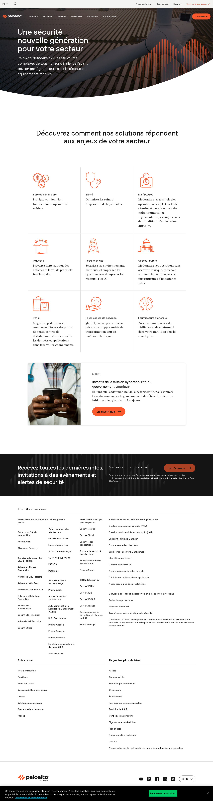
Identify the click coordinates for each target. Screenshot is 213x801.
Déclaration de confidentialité (31, 797)
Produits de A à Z (118, 709)
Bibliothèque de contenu (122, 683)
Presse (21, 716)
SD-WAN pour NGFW (59, 558)
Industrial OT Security (29, 621)
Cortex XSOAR (87, 599)
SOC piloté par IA (89, 580)
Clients (21, 696)
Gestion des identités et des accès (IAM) (131, 532)
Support (177, 4)
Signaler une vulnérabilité (122, 722)
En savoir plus (106, 411)
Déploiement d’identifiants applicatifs (129, 577)
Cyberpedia (115, 690)
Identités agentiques (120, 558)
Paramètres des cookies (163, 793)
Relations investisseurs (30, 703)
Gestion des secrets (120, 564)
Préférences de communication (125, 703)
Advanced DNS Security (30, 589)
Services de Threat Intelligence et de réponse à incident (141, 594)
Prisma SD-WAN (56, 637)
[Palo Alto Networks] (12, 16)
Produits (33, 16)
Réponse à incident (119, 606)
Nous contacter (144, 4)
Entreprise (92, 16)
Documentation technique (122, 735)
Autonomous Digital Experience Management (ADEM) (61, 609)
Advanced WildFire (27, 583)
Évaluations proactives (121, 600)
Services (61, 16)
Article (112, 670)
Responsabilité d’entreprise (32, 690)
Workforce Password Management (127, 552)
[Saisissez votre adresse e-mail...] (134, 469)
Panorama (53, 571)
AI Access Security (28, 548)
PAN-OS (52, 564)
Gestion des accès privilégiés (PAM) (128, 526)
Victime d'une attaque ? (199, 4)
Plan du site (115, 729)
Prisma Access (56, 625)
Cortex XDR (86, 593)
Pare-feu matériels (58, 538)
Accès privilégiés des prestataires (127, 584)
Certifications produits (121, 716)
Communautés (116, 677)
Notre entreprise (27, 670)
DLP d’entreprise (57, 618)
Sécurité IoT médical (28, 615)
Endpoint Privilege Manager (123, 539)
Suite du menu (110, 16)
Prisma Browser (56, 631)
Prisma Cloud (87, 570)
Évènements (115, 696)
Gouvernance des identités (123, 545)
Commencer (201, 16)
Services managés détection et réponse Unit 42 (91, 615)
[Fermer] (207, 793)
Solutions (47, 16)
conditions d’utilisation (174, 478)
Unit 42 (113, 741)
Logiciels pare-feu (58, 545)
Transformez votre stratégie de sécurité (130, 613)
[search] (15, 4)
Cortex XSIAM (87, 586)
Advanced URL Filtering (30, 577)
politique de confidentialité (141, 478)
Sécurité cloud (87, 529)
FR (3, 4)
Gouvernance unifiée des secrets (126, 571)
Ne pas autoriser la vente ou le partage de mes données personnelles (146, 748)
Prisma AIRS (24, 541)
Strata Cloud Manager (60, 551)
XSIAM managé (87, 624)
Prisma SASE (55, 590)
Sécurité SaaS (25, 628)
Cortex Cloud (87, 535)
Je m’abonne (176, 468)
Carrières (23, 677)
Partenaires (76, 16)
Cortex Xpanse (87, 606)
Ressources (162, 4)
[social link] (141, 779)
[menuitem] (14, 16)
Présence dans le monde (31, 709)
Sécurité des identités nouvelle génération (133, 519)
